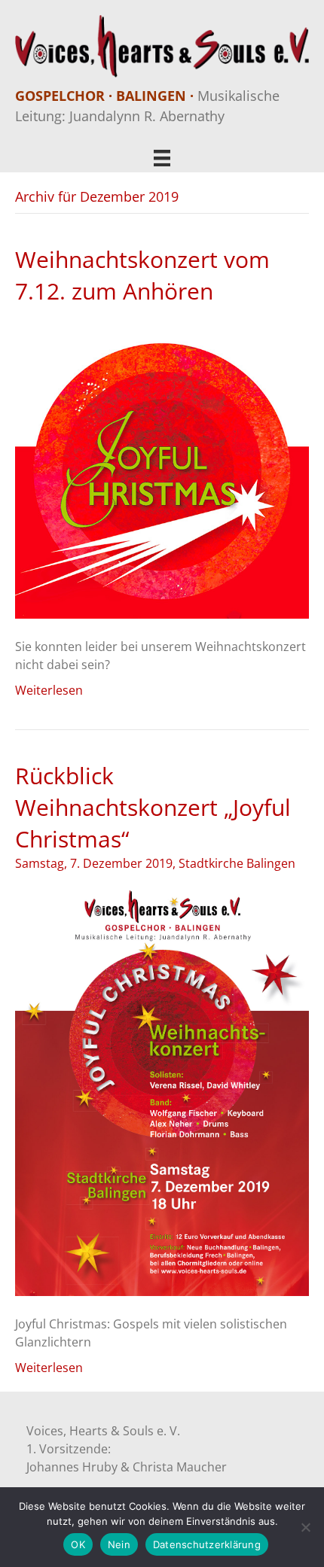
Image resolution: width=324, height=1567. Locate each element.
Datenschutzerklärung (207, 1544)
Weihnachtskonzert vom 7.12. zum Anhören (142, 275)
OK (78, 1544)
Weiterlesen (49, 690)
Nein (119, 1544)
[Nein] (305, 1527)
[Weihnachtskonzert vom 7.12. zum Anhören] (162, 470)
